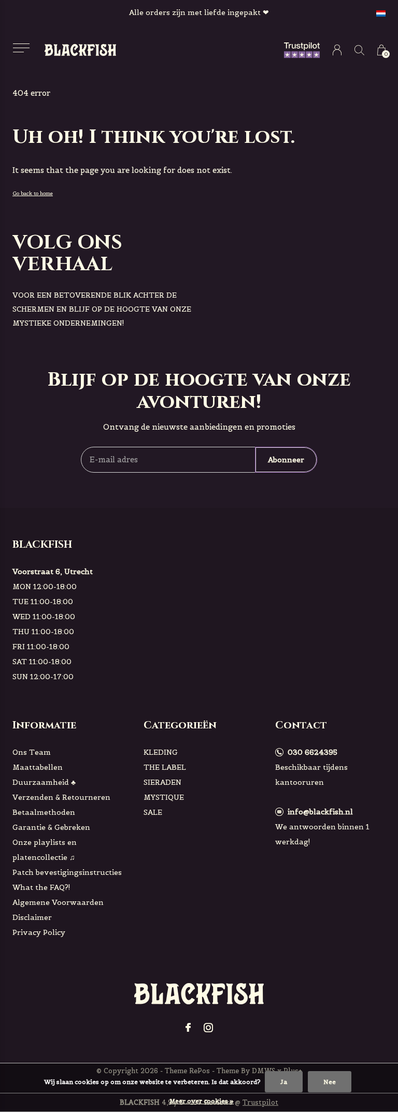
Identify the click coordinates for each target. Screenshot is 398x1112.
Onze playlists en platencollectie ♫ (44, 850)
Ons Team (31, 752)
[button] (21, 48)
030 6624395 (312, 752)
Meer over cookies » (201, 1101)
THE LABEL (165, 767)
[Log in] (337, 50)
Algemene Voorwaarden (58, 902)
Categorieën (180, 725)
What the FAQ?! (41, 887)
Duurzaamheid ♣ (44, 782)
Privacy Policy (38, 932)
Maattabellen (37, 767)
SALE (153, 812)
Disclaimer (32, 917)
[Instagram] (208, 1027)
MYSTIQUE (164, 797)
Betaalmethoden (43, 812)
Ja (283, 1082)
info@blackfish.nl (320, 811)
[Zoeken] (359, 50)
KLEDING (161, 752)
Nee (329, 1082)
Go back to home (32, 193)
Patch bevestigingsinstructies (67, 872)
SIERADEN (162, 782)
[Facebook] (188, 1027)
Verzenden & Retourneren (61, 797)
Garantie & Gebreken (51, 827)
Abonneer (286, 459)
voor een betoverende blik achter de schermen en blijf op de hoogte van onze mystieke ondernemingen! (101, 309)
